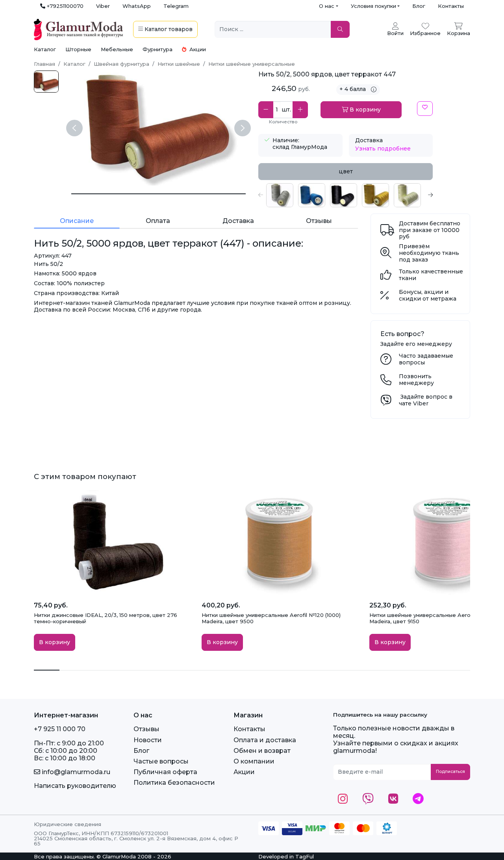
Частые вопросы (161, 761)
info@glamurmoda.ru (75, 772)
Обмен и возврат (262, 750)
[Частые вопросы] (385, 361)
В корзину (364, 109)
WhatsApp (136, 6)
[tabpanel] (345, 195)
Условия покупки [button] (373, 6)
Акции (197, 49)
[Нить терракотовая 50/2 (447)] (46, 82)
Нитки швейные (179, 64)
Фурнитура (157, 49)
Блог (418, 6)
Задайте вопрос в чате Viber (425, 400)
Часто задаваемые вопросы (426, 359)
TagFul (304, 856)
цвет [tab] (346, 171)
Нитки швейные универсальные (251, 64)
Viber (103, 6)
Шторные (78, 49)
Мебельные (117, 49)
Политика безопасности (174, 782)
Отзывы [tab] (319, 221)
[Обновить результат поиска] (340, 29)
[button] (260, 195)
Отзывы (146, 729)
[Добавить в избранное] (425, 108)
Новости (147, 740)
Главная (44, 64)
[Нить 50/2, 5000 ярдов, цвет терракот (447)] (158, 193)
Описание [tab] (77, 221)
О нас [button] (326, 6)
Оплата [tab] (158, 221)
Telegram (176, 6)
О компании (253, 761)
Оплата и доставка (264, 740)
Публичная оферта (165, 772)
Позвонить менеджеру (416, 379)
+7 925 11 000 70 (59, 729)
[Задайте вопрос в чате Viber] (385, 402)
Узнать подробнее (383, 148)
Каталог (45, 49)
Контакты (451, 6)
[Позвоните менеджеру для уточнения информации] (385, 381)
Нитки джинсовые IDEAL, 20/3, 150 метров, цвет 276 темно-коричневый (105, 618)
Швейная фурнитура (121, 64)
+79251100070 (64, 6)
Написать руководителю (75, 785)
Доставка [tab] (238, 221)
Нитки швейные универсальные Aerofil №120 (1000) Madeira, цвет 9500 (271, 618)
